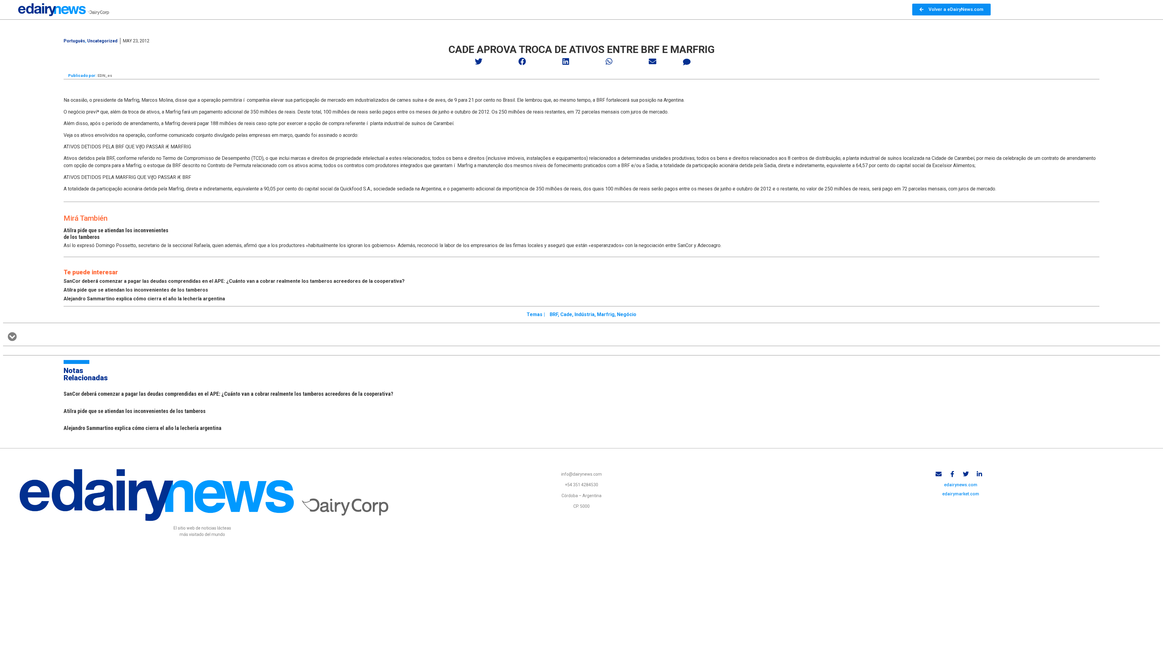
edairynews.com (960, 484)
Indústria (585, 314)
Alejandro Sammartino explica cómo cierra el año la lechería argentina (144, 299)
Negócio (626, 314)
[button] (479, 61)
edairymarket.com (960, 493)
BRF (554, 314)
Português (74, 40)
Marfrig (606, 314)
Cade (566, 314)
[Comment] (686, 62)
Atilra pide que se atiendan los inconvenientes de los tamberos (136, 290)
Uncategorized (102, 40)
